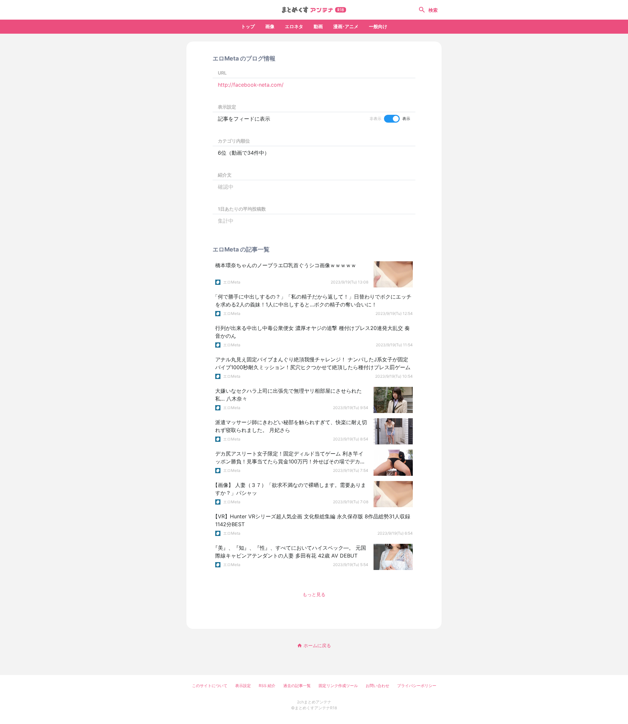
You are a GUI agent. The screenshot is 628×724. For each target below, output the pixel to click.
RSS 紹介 (267, 685)
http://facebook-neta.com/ (251, 84)
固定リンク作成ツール (338, 685)
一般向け (378, 26)
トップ (248, 26)
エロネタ (294, 26)
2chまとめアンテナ (314, 701)
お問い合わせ (377, 685)
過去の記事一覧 (297, 685)
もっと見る (314, 594)
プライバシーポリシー (416, 685)
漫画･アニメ (345, 26)
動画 (318, 26)
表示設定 (243, 685)
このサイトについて (209, 685)
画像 (269, 26)
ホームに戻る (317, 645)
